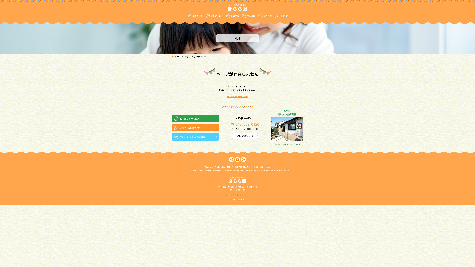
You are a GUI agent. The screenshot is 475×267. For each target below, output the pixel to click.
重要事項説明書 (270, 170)
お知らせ (255, 167)
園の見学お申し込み (190, 118)
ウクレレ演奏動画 (204, 170)
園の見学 (268, 16)
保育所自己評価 (283, 170)
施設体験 (251, 16)
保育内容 (235, 16)
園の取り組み (217, 16)
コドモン (248, 170)
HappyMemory (218, 170)
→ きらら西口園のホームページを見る (287, 144)
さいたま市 (257, 170)
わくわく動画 (191, 170)
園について (197, 16)
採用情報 (284, 16)
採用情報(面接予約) (190, 128)
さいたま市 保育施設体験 (192, 137)
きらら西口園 (238, 170)
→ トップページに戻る (237, 97)
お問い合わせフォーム (245, 136)
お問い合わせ (265, 167)
